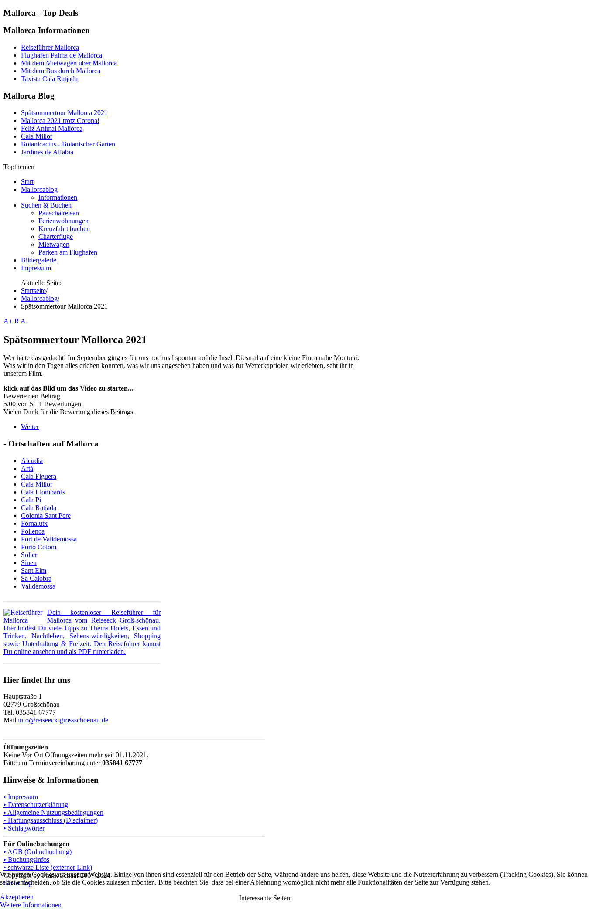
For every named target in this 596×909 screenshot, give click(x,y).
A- (24, 321)
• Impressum (20, 796)
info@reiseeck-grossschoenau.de (63, 720)
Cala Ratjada (38, 507)
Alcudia (32, 460)
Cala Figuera (38, 476)
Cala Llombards (43, 492)
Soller (29, 554)
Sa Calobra (36, 578)
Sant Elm (33, 570)
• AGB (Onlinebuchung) (37, 851)
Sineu (29, 562)
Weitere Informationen (31, 905)
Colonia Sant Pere (46, 515)
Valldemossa (38, 586)
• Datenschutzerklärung (35, 804)
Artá (27, 468)
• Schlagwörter (24, 828)
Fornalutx (34, 523)
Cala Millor (36, 484)
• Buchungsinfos (26, 859)
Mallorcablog (39, 298)
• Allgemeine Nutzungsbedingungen (53, 812)
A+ (8, 321)
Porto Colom (38, 547)
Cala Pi (31, 500)
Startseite (33, 290)
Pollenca (33, 531)
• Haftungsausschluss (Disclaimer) (50, 820)
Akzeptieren (17, 897)
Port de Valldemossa (49, 539)
